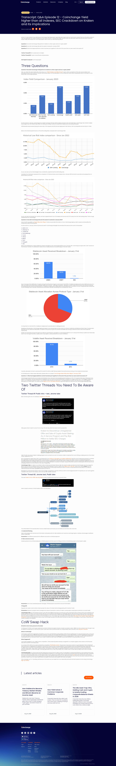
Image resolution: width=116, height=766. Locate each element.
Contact (36, 751)
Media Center (29, 751)
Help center (36, 744)
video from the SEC (69, 466)
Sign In (81, 2)
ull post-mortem (83, 629)
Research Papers (36, 749)
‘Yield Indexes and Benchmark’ (55, 72)
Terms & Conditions (84, 763)
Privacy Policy (92, 763)
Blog (35, 746)
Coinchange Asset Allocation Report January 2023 (67, 373)
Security (29, 746)
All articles (89, 677)
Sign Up (22, 746)
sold (74, 655)
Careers (29, 748)
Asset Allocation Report (40, 222)
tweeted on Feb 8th (44, 396)
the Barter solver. (54, 645)
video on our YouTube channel (51, 381)
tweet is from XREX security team (34, 477)
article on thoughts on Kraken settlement (60, 458)
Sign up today (25, 660)
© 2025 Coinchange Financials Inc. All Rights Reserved (30, 764)
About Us (30, 744)
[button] (76, 2)
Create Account (90, 2)
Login (22, 744)
